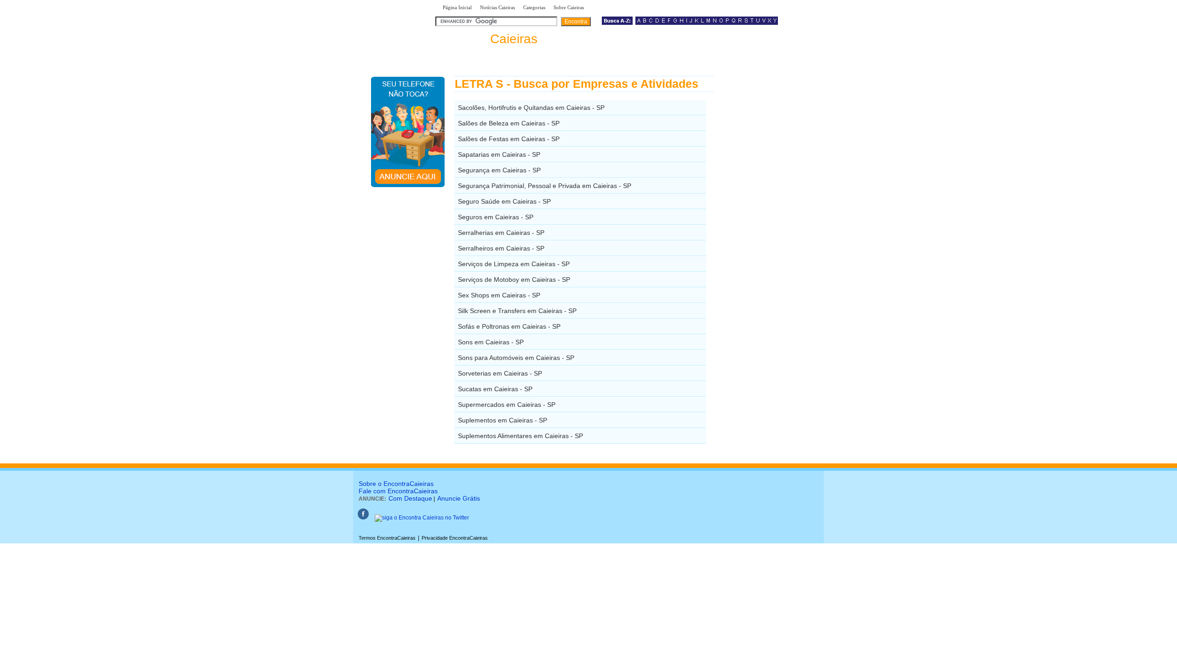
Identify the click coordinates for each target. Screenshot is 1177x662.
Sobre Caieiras (569, 7)
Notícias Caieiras (497, 7)
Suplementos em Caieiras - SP (502, 420)
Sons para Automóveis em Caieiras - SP (516, 357)
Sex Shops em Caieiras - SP (499, 295)
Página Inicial (457, 7)
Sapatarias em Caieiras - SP (499, 154)
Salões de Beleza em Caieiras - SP (509, 123)
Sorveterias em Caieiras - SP (500, 373)
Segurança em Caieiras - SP (499, 170)
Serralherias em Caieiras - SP (501, 232)
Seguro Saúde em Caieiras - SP (504, 201)
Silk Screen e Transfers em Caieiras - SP (517, 310)
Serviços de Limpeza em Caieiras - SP (514, 264)
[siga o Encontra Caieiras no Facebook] (363, 517)
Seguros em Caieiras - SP (495, 217)
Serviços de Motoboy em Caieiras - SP (514, 279)
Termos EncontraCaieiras (387, 538)
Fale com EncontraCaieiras (398, 491)
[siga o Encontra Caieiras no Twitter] (422, 517)
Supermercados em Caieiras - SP (506, 404)
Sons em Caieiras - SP (491, 342)
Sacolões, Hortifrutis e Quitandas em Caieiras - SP (531, 107)
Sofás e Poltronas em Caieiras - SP (509, 326)
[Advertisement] (761, 214)
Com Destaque (410, 498)
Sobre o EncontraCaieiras (396, 483)
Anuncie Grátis (458, 498)
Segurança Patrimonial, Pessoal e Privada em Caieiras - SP (544, 185)
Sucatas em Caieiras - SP (495, 389)
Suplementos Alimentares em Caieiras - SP (520, 435)
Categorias (534, 7)
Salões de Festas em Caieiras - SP (509, 139)
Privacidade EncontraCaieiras (455, 538)
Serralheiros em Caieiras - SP (501, 248)
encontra (488, 39)
